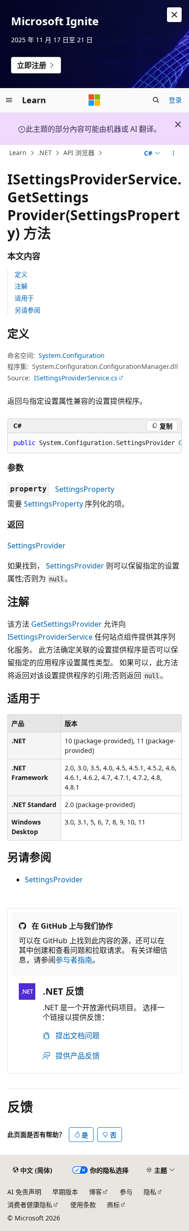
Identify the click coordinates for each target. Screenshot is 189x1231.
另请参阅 (27, 310)
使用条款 (83, 1204)
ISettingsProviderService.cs (75, 377)
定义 (21, 274)
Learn (18, 153)
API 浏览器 (78, 153)
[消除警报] (174, 14)
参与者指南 (74, 960)
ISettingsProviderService (50, 637)
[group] (94, 443)
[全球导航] (9, 100)
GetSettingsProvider (66, 624)
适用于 (24, 298)
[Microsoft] (94, 100)
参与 (126, 1191)
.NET (45, 153)
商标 (113, 1204)
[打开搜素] (156, 100)
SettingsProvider (36, 545)
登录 (175, 99)
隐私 (150, 1191)
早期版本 (65, 1191)
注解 (21, 286)
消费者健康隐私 (29, 1204)
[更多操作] (174, 153)
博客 (95, 1191)
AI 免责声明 (24, 1191)
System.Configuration (72, 355)
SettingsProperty (84, 489)
